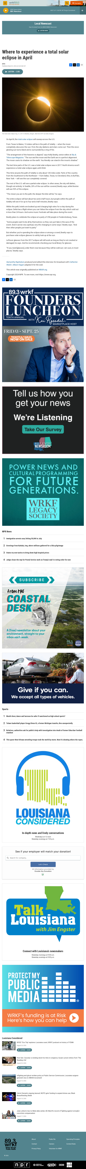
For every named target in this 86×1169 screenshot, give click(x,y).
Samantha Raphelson (15, 262)
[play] (5, 10)
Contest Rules (71, 1144)
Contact (34, 1144)
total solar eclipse (25, 139)
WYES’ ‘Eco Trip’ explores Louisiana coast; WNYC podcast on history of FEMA (45, 1042)
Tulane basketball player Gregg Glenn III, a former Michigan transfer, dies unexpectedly (39, 723)
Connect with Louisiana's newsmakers (43, 951)
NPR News (7, 531)
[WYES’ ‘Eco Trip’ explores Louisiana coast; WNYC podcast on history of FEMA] (9, 1045)
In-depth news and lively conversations (43, 833)
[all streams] (83, 10)
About (34, 1139)
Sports (5, 709)
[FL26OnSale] (43, 335)
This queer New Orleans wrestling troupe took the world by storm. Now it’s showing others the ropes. (44, 740)
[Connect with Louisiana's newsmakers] (43, 915)
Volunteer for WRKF (55, 1148)
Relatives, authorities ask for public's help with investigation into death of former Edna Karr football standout (44, 731)
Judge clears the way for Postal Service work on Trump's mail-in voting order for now (38, 560)
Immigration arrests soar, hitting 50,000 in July (24, 538)
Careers (51, 1144)
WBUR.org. (43, 270)
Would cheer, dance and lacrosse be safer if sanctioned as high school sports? (35, 716)
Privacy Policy (36, 1148)
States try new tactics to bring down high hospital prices (27, 553)
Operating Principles (73, 1139)
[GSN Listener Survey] (43, 420)
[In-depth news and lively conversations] (43, 787)
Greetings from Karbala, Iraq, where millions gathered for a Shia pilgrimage (34, 546)
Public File (52, 1139)
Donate (77, 3)
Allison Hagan (18, 265)
